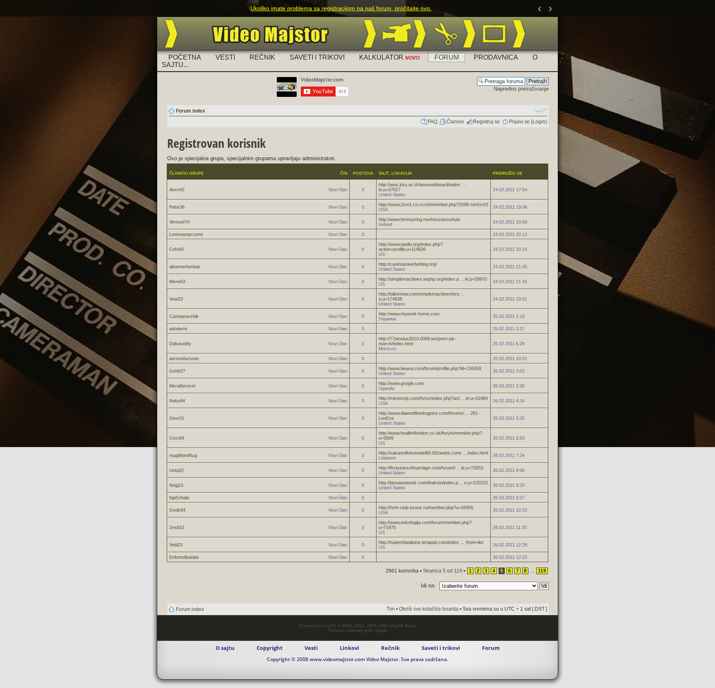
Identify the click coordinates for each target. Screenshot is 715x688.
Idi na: (428, 585)
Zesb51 (177, 527)
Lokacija (401, 173)
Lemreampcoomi (186, 234)
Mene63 (177, 281)
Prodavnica (496, 57)
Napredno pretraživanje (521, 89)
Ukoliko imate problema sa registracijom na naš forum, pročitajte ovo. (341, 8)
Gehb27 (177, 370)
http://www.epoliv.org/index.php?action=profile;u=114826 (411, 247)
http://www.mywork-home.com (409, 313)
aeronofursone (184, 358)
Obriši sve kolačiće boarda (428, 609)
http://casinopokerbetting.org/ (408, 264)
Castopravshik (184, 316)
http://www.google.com (401, 383)
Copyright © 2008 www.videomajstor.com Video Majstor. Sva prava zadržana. (357, 659)
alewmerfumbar (184, 266)
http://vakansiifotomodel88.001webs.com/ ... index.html (433, 452)
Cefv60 (176, 249)
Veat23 (176, 298)
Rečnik (262, 57)
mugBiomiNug (183, 455)
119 (542, 571)
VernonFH (179, 221)
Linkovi (349, 648)
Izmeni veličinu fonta (541, 110)
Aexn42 (177, 189)
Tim (390, 609)
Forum (446, 57)
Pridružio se (508, 173)
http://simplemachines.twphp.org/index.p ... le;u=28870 (433, 279)
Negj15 (176, 485)
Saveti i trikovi (317, 57)
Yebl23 (175, 544)
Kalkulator (389, 57)
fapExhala (179, 497)
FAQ (432, 122)
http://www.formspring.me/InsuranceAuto (419, 219)
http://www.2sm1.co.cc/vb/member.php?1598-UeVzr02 (433, 204)
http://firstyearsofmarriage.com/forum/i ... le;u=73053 (431, 467)
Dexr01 (176, 418)
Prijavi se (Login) (528, 122)
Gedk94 (177, 510)
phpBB (329, 625)
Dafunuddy (180, 343)
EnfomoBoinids (184, 557)
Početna (184, 57)
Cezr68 (176, 437)
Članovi (455, 122)
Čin (343, 173)
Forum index (190, 111)
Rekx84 (177, 400)
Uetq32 (176, 470)
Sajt (384, 173)
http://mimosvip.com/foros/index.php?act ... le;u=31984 (433, 398)
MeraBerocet (182, 385)
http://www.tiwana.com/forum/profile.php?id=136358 (430, 368)
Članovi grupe (186, 173)
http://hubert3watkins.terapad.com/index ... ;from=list (431, 542)
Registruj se (486, 122)
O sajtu (225, 648)
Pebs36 (177, 206)
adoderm (178, 328)
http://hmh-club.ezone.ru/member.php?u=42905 (426, 507)
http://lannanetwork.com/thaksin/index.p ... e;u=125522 (433, 482)
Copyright (270, 648)
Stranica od (442, 571)
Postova (363, 173)
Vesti (225, 57)
